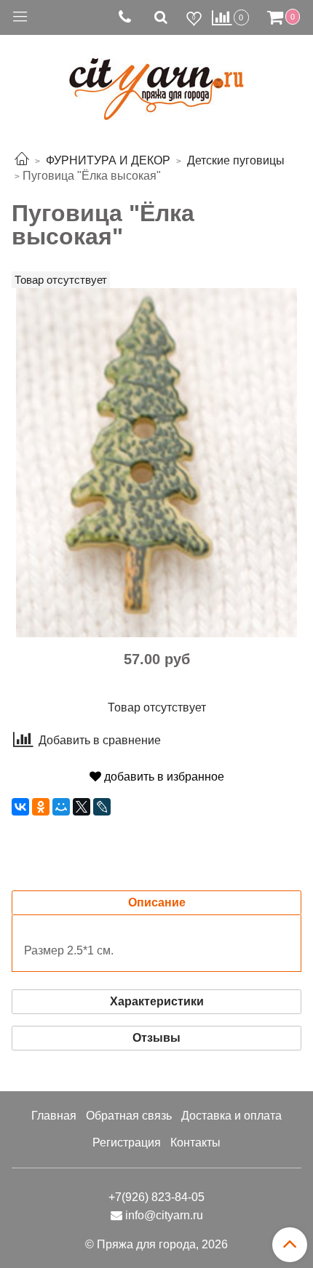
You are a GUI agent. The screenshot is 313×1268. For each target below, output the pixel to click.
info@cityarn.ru (164, 1215)
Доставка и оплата (231, 1115)
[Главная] (22, 160)
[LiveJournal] (102, 807)
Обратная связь (129, 1115)
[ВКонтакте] (20, 807)
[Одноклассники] (40, 807)
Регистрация (126, 1142)
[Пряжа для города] (156, 80)
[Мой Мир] (61, 807)
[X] (81, 807)
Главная (53, 1115)
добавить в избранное (162, 776)
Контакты (195, 1142)
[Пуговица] (156, 461)
